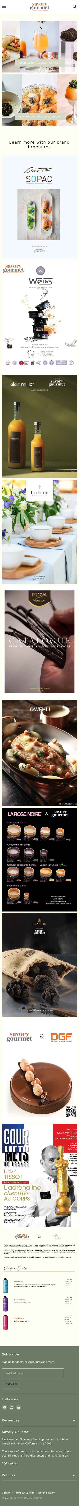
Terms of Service (24, 1492)
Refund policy (46, 1492)
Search (6, 1492)
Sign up (11, 1384)
